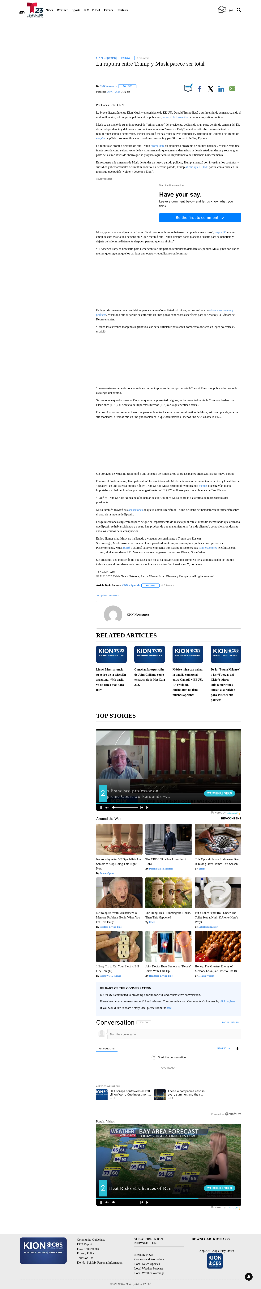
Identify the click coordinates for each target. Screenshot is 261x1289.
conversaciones (208, 547)
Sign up (235, 1022)
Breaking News (143, 1254)
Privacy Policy (86, 1253)
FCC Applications (88, 1248)
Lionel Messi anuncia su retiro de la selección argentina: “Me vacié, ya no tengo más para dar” (111, 679)
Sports (76, 10)
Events (108, 10)
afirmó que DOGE (197, 167)
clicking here (227, 1001)
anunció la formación (175, 117)
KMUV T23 (92, 10)
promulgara (158, 145)
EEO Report (84, 1244)
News (49, 10)
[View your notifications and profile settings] (237, 1048)
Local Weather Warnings (149, 1273)
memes (203, 485)
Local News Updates (147, 1263)
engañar (101, 138)
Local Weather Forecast (148, 1268)
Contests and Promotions (149, 1259)
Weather (62, 10)
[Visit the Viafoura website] (233, 1114)
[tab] (107, 1048)
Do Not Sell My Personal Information (99, 1262)
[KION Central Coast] (35, 10)
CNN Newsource (108, 86)
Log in (225, 1022)
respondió (220, 232)
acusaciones (135, 509)
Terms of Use (85, 1258)
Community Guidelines (91, 1239)
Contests (122, 10)
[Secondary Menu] (25, 10)
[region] (168, 1068)
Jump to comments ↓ (108, 595)
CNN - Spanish (131, 585)
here (169, 1007)
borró (126, 547)
